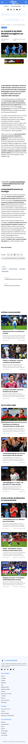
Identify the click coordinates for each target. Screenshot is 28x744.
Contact (3, 711)
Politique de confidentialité (7, 715)
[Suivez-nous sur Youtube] (17, 9)
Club (2, 685)
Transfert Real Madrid (16, 6)
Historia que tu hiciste (6, 693)
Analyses (3, 680)
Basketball (3, 682)
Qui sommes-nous (5, 709)
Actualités (8, 25)
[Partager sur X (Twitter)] (8, 254)
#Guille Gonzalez (13, 269)
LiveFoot (3, 728)
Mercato (3, 698)
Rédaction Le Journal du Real (19, 39)
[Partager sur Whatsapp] (11, 254)
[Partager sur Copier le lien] (21, 254)
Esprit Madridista (5, 724)
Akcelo (2, 726)
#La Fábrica (22, 269)
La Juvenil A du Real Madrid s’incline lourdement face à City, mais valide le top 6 (13, 183)
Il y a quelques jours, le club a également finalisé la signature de (13, 202)
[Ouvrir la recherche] (25, 2)
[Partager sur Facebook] (14, 254)
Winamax (3, 722)
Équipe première (5, 687)
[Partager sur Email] (18, 254)
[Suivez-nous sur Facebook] (8, 9)
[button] (2, 2)
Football (3, 691)
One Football (4, 735)
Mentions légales (5, 713)
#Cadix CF (4, 269)
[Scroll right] (26, 6)
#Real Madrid (5, 271)
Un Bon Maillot (4, 731)
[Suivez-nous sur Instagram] (11, 9)
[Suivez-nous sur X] (14, 9)
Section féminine (5, 700)
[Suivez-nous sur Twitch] (20, 9)
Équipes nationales (5, 689)
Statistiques (4, 702)
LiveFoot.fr (6, 6)
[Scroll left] (2, 6)
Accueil (3, 25)
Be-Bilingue (3, 733)
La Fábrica (3, 696)
